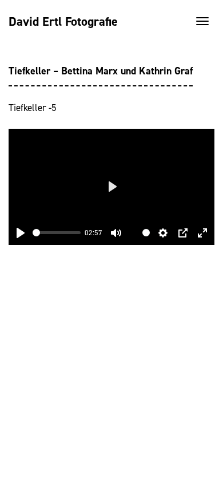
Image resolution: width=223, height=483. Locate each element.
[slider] (57, 232)
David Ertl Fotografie (63, 21)
